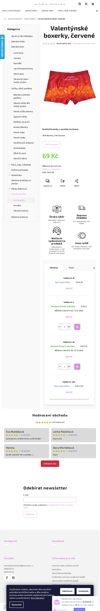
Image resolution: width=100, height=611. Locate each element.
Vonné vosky (19, 137)
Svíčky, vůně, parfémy (21, 88)
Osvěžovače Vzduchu (24, 142)
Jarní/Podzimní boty (23, 68)
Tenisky (17, 58)
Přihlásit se (30, 514)
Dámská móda (18, 41)
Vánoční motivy (21, 210)
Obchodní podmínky (61, 573)
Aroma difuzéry (21, 127)
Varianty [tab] (54, 267)
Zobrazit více (49, 463)
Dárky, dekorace (19, 188)
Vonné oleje (19, 132)
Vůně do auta (20, 153)
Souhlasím (84, 591)
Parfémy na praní (22, 122)
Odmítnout (67, 591)
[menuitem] (11, 11)
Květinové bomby (19, 170)
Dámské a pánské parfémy (22, 96)
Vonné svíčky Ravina (23, 111)
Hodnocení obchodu (49, 415)
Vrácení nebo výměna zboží (65, 565)
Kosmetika (16, 175)
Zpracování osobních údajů (65, 580)
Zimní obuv (19, 73)
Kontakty (56, 569)
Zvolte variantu (51, 144)
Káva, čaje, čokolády (21, 164)
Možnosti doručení (51, 169)
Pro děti (17, 205)
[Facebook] (7, 578)
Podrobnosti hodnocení (84, 43)
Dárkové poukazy (19, 217)
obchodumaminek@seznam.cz (18, 565)
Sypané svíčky (20, 116)
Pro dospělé (19, 200)
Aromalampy (20, 148)
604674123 (9, 568)
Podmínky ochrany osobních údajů (68, 577)
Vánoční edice (20, 158)
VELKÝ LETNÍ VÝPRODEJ (22, 36)
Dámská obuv (17, 46)
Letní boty (19, 53)
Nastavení (16, 604)
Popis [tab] (71, 267)
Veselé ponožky (18, 194)
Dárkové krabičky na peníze (21, 182)
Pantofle (18, 63)
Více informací (37, 598)
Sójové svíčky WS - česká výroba (22, 105)
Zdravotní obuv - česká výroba (22, 81)
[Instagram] (13, 578)
